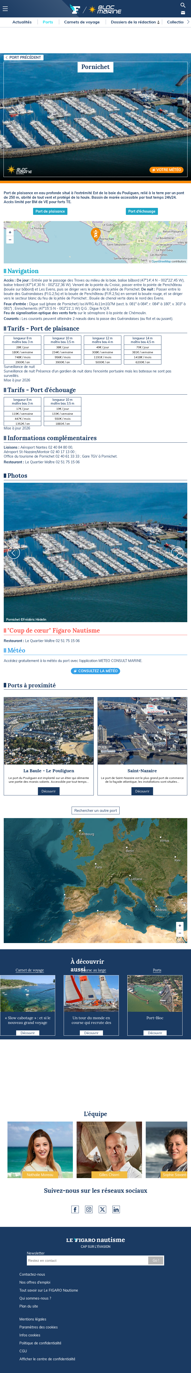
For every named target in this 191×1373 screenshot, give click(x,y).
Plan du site (28, 1306)
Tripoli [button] (127, 925)
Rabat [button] (70, 922)
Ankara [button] (182, 901)
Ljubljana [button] (130, 877)
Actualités (22, 21)
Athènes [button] (156, 908)
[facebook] (75, 1209)
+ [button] (10, 232)
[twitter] (102, 1209)
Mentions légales (32, 1319)
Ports (48, 21)
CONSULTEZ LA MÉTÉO (98, 671)
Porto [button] (65, 896)
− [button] (10, 239)
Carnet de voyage (30, 970)
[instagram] (89, 1209)
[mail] (183, 13)
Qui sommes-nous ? (35, 1298)
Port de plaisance (50, 211)
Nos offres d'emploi (34, 1282)
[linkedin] (116, 1209)
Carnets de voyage (82, 21)
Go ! (156, 1260)
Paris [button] (96, 865)
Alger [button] (98, 912)
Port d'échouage (141, 211)
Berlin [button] (127, 849)
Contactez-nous (32, 1274)
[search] (183, 5)
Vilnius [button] (161, 838)
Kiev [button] (176, 858)
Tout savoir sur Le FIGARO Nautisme (48, 1290)
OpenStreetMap (161, 261)
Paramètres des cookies (38, 1327)
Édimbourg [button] (80, 832)
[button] (180, 925)
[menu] (5, 8)
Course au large (93, 970)
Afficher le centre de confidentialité (47, 1359)
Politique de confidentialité (40, 1343)
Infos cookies (29, 1335)
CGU (23, 1351)
